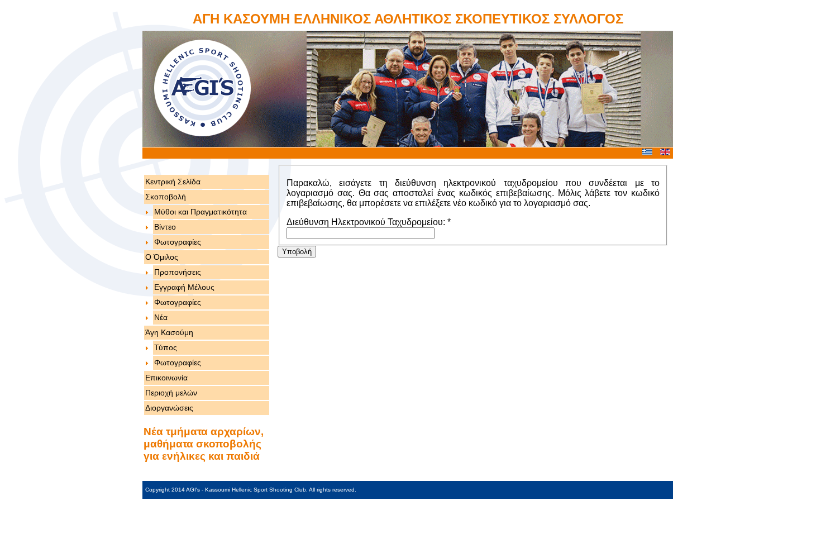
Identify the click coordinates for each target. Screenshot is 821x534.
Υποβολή (297, 251)
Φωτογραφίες (177, 241)
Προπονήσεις (177, 272)
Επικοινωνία (166, 377)
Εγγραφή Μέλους (184, 287)
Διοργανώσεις (169, 407)
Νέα (161, 317)
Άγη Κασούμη (169, 332)
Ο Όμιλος (161, 256)
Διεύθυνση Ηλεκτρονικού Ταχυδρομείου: (369, 222)
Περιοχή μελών (171, 392)
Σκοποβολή (165, 196)
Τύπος (165, 347)
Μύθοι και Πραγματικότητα (200, 211)
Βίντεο (165, 226)
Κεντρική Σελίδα (173, 181)
